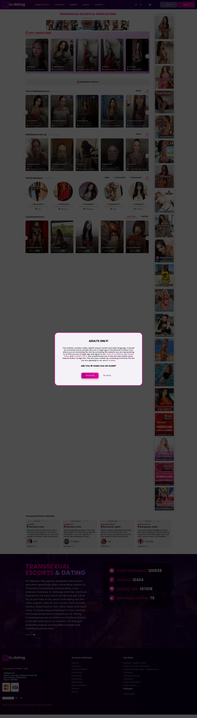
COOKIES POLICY (80, 356)
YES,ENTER (90, 375)
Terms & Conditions (114, 354)
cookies (112, 360)
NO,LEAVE (107, 375)
